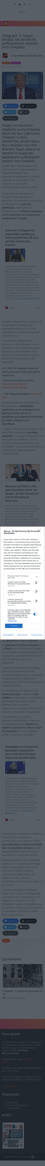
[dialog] (22, 583)
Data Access (22, 635)
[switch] (35, 582)
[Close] (40, 531)
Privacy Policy (36, 635)
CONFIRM (14, 625)
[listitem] (22, 577)
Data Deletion (8, 635)
